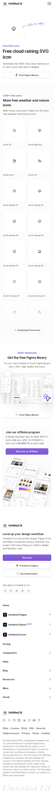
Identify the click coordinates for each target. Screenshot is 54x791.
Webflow (47, 755)
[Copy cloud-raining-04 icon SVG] (39, 221)
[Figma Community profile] (39, 720)
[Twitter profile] (9, 720)
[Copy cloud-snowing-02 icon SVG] (39, 281)
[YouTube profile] (34, 720)
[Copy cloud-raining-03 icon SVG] (14, 29)
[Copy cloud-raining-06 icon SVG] (39, 251)
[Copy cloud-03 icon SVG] (14, 130)
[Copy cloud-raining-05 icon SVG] (14, 251)
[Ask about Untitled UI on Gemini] (22, 590)
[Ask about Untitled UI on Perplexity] (16, 590)
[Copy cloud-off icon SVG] (39, 160)
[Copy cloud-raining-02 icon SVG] (39, 191)
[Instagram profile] (29, 720)
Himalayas (31, 752)
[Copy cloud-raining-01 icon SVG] (14, 191)
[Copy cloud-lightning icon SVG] (39, 130)
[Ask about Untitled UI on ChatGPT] (5, 590)
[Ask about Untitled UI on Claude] (11, 590)
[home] (12, 3)
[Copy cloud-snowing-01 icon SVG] (14, 281)
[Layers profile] (24, 720)
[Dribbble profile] (4, 720)
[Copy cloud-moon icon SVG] (14, 160)
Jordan (6, 752)
